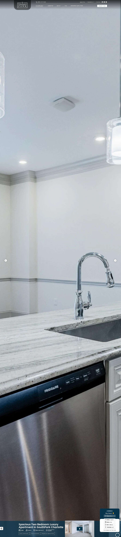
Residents (90, 2)
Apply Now (82, 2)
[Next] (115, 260)
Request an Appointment (48, 533)
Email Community (24, 533)
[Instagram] (106, 2)
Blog (58, 6)
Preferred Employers (77, 6)
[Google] (104, 2)
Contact (98, 2)
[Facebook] (102, 2)
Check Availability (35, 533)
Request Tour (102, 5)
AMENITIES (50, 6)
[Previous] (5, 260)
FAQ (66, 6)
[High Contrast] (1, 528)
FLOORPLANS (39, 6)
